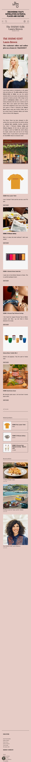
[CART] (28, 21)
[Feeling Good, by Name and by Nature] (15, 496)
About (4, 754)
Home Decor (5, 742)
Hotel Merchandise (7, 738)
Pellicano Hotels (6, 756)
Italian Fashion (6, 740)
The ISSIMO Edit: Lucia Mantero (12, 546)
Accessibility (5, 761)
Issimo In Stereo (6, 743)
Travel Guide (5, 745)
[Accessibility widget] (3, 758)
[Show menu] (2, 21)
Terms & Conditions (7, 759)
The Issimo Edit (6, 746)
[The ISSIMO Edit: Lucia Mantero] (15, 529)
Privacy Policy (6, 757)
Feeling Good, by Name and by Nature (13, 509)
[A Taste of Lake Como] (15, 470)
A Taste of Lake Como (9, 479)
